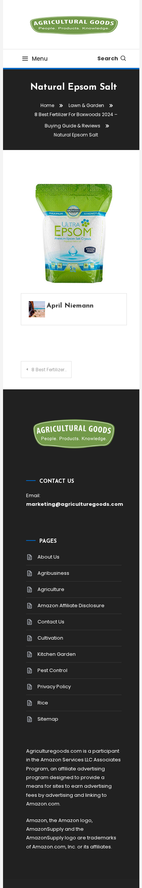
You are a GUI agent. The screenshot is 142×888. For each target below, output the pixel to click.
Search (107, 58)
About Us (48, 556)
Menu (40, 59)
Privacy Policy (54, 686)
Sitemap (47, 719)
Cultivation (50, 638)
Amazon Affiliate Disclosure (71, 605)
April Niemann (70, 306)
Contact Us (50, 621)
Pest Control (52, 670)
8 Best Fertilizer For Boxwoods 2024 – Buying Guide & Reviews (51, 369)
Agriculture (50, 589)
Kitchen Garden (56, 654)
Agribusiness (53, 573)
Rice (42, 702)
